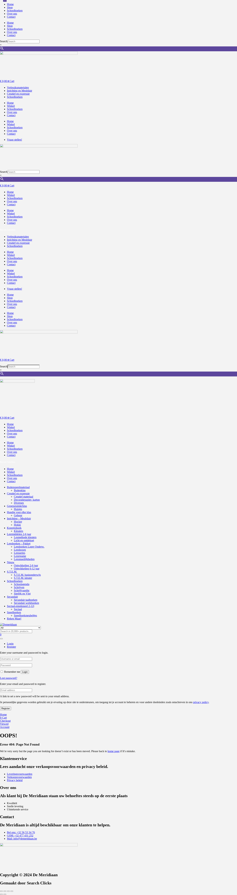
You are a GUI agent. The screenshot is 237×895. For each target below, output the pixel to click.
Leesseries (19, 552)
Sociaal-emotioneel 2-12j (20, 606)
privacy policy (201, 702)
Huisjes (18, 509)
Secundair (12, 596)
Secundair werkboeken (26, 602)
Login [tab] (10, 643)
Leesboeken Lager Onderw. (29, 546)
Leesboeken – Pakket (18, 543)
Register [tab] (11, 646)
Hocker (18, 521)
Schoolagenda (21, 584)
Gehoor (18, 515)
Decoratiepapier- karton (27, 499)
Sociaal (18, 609)
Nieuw (10, 562)
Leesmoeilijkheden (24, 559)
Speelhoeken (14, 612)
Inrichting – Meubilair (19, 518)
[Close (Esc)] (11, 891)
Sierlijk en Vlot (22, 593)
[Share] (8, 891)
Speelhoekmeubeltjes (25, 615)
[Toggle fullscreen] (4, 891)
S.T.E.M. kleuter (23, 577)
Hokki (17, 524)
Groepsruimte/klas (17, 506)
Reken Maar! (14, 618)
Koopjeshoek (14, 527)
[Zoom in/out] (1, 891)
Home (10, 4)
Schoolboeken (15, 10)
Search (3, 41)
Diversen (19, 502)
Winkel (11, 105)
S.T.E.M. (12, 571)
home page (114, 751)
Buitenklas (20, 490)
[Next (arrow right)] (4, 894)
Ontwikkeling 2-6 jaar (26, 565)
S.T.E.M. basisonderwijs (27, 574)
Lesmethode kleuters (25, 537)
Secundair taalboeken (25, 599)
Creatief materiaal (23, 496)
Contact (11, 16)
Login (25, 672)
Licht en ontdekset (24, 540)
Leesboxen (20, 549)
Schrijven (19, 587)
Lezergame (20, 556)
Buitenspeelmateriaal (18, 487)
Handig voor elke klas (19, 512)
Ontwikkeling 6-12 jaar (26, 568)
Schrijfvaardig (21, 590)
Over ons (12, 13)
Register (5, 708)
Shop (10, 7)
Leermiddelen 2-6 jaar (19, 534)
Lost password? (8, 678)
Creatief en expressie (18, 493)
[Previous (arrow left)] (1, 894)
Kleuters (18, 531)
